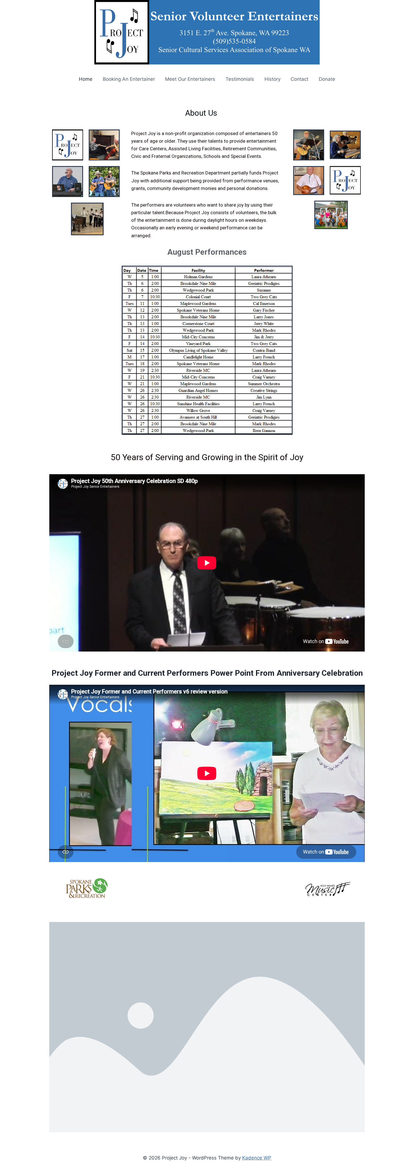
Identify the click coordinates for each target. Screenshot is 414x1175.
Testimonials (240, 79)
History (272, 79)
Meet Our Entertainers (190, 79)
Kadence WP (256, 1158)
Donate (327, 79)
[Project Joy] (207, 32)
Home (85, 79)
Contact (299, 79)
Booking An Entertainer (129, 79)
